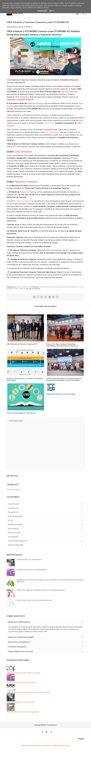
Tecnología (12, 537)
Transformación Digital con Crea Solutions (21, 413)
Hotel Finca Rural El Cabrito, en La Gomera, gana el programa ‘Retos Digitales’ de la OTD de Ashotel (63, 379)
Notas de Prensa (78, 287)
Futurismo (68, 287)
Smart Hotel (12, 528)
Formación (11, 508)
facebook (42, 732)
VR (24, 289)
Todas (20, 289)
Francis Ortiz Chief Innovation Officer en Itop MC (23, 673)
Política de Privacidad (28, 745)
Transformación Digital (16, 541)
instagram (51, 732)
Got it (51, 11)
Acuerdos (43, 287)
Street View (12, 533)
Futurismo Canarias (69, 92)
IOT (9, 520)
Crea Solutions (23, 151)
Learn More (42, 11)
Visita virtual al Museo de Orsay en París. (21, 702)
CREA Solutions (51, 132)
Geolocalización (13, 516)
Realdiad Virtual (12, 289)
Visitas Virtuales (13, 545)
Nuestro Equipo (65, 745)
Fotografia (11, 512)
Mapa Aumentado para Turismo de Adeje (60, 394)
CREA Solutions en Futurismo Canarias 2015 (22, 344)
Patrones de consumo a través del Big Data (22, 682)
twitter (46, 732)
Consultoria (51, 287)
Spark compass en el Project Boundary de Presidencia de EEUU (28, 692)
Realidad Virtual (13, 524)
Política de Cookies (42, 745)
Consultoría (60, 287)
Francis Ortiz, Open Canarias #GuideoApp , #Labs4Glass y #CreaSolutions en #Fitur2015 (62, 345)
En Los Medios (54, 745)
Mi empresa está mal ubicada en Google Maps (23, 712)
